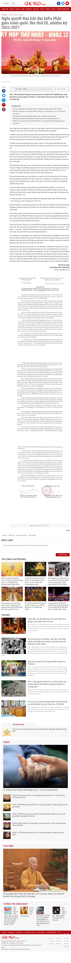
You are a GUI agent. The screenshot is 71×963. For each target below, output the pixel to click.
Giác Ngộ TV (19, 931)
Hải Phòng (51, 942)
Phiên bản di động (51, 931)
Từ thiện (9, 13)
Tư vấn (42, 9)
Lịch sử (4, 13)
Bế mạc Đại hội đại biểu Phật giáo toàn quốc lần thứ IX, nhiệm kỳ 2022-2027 (36, 118)
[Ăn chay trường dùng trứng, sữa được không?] (24, 910)
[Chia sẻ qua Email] (4, 105)
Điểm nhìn (29, 9)
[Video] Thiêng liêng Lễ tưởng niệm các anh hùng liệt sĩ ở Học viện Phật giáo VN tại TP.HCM (39, 824)
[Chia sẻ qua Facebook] (4, 91)
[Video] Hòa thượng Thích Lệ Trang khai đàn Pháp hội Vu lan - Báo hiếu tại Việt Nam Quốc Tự (38, 796)
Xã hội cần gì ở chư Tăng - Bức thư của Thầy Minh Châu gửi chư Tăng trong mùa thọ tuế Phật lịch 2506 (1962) (47, 641)
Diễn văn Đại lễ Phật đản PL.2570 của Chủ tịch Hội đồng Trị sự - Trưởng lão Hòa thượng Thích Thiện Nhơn (12, 581)
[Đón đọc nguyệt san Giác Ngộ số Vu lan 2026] (40, 910)
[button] (64, 915)
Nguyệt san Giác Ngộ (63, 9)
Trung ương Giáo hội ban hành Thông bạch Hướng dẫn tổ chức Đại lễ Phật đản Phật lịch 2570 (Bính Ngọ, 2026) (58, 606)
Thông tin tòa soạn (29, 931)
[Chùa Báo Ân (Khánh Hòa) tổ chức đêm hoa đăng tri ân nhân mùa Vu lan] (13, 626)
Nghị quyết (12, 535)
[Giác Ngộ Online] (21, 936)
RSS (59, 931)
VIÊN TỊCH (66, 937)
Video (22, 9)
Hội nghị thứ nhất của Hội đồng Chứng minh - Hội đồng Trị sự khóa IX (34, 116)
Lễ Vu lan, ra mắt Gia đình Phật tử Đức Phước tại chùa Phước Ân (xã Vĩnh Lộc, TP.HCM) (48, 702)
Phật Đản (66, 939)
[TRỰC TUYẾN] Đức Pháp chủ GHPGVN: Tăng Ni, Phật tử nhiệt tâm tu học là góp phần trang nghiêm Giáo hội (38, 815)
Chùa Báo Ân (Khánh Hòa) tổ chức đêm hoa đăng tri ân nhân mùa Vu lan (47, 620)
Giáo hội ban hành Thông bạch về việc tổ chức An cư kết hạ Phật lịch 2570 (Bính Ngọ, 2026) (35, 606)
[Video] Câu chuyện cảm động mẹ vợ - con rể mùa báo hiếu (32, 790)
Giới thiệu (66, 942)
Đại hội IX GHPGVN (22, 535)
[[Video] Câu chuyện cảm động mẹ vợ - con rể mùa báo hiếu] (35, 766)
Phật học (35, 9)
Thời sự (12, 9)
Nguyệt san (11, 931)
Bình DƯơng (65, 945)
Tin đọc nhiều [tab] (18, 725)
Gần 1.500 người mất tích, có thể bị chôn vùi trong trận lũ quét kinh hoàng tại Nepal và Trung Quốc (47, 684)
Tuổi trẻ (47, 9)
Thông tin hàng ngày (15, 904)
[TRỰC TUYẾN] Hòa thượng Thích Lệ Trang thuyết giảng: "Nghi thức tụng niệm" (38, 834)
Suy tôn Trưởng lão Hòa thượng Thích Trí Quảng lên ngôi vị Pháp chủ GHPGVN (37, 109)
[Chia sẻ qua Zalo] (4, 100)
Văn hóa (17, 9)
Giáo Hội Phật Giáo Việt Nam (16, 15)
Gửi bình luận (62, 555)
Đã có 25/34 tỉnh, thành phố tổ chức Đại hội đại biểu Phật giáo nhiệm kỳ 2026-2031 (39, 730)
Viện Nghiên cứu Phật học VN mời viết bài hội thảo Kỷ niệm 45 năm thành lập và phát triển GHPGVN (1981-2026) (58, 581)
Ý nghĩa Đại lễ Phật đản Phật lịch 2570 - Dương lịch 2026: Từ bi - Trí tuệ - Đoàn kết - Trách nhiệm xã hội (35, 581)
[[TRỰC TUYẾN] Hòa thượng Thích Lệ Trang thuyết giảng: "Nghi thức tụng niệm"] (7, 835)
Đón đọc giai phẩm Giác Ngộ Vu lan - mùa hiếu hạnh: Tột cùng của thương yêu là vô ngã (59, 915)
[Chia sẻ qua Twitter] (4, 95)
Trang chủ (5, 9)
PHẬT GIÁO (58, 937)
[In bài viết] (4, 109)
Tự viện (53, 9)
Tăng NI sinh (59, 939)
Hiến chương (32, 535)
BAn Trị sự (50, 937)
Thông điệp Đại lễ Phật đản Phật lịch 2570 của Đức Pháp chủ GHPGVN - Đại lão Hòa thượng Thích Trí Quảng (34, 895)
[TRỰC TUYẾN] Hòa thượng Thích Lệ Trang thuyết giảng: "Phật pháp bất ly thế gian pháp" (39, 806)
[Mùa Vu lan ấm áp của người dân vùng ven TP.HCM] (13, 668)
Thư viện (8, 846)
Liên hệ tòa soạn (40, 931)
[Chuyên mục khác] (68, 13)
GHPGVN (4, 535)
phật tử (52, 939)
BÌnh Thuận (58, 942)
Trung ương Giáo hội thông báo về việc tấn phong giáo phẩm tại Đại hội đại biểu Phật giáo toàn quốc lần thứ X (12, 606)
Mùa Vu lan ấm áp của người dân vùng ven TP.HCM (47, 662)
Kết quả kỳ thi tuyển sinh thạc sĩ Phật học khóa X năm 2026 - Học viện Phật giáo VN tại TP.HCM (11, 916)
